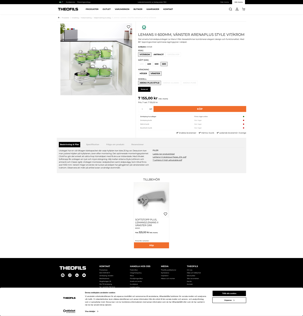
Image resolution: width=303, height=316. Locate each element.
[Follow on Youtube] (84, 275)
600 (164, 64)
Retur (132, 276)
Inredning (75, 18)
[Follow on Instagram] (69, 275)
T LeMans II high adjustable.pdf (167, 160)
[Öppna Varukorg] (243, 9)
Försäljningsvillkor (136, 278)
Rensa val (144, 89)
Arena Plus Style (149, 83)
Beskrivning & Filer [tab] (69, 144)
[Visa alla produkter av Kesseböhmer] (192, 27)
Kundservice (70, 2)
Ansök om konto (136, 281)
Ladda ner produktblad (164, 154)
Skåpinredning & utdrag (102, 18)
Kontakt (168, 9)
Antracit (159, 54)
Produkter (92, 9)
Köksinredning (86, 18)
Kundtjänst (134, 284)
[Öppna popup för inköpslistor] (128, 27)
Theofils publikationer (168, 270)
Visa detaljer (90, 311)
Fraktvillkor (134, 270)
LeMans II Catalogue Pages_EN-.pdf (169, 157)
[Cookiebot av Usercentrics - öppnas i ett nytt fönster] (69, 311)
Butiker (138, 9)
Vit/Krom (145, 54)
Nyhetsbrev (165, 273)
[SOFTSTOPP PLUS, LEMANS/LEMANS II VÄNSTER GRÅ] (151, 200)
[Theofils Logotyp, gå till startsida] (68, 9)
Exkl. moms (225, 2)
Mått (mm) (143, 60)
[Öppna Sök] (230, 9)
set (150, 109)
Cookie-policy (135, 287)
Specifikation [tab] (92, 144)
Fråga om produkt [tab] (115, 144)
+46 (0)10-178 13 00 (108, 287)
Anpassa (228, 300)
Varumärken (122, 9)
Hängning (143, 69)
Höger (143, 73)
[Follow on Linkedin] (76, 275)
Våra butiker (191, 276)
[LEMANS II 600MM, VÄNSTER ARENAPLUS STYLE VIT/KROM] (96, 59)
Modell (142, 79)
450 (149, 64)
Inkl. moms (238, 2)
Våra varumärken (193, 278)
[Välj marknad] (61, 2)
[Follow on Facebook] (62, 275)
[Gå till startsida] (58, 17)
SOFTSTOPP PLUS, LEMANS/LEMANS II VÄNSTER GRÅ (146, 222)
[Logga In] (237, 9)
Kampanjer (153, 9)
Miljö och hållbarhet (194, 273)
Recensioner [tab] (137, 144)
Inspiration (165, 276)
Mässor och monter (168, 278)
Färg (140, 50)
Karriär (189, 281)
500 (156, 64)
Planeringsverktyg (83, 2)
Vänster (155, 73)
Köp (200, 109)
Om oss (189, 270)
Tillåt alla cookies (229, 293)
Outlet (107, 9)
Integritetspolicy (136, 273)
